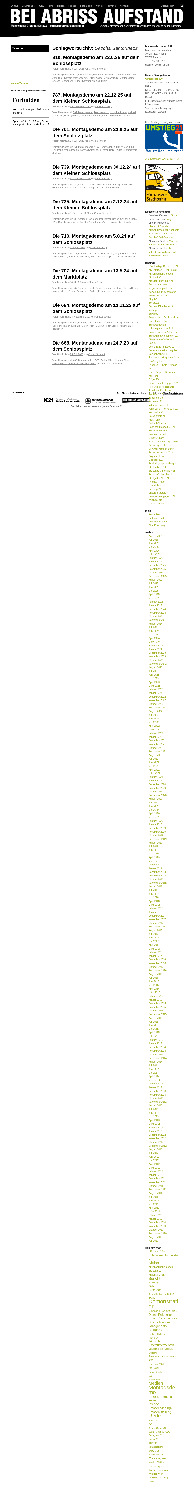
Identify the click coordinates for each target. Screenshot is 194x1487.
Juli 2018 (153, 890)
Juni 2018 (154, 893)
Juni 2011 (154, 1200)
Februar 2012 (156, 1171)
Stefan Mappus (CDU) (160, 1432)
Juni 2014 (154, 1069)
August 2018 (155, 886)
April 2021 (154, 769)
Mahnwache (96, 78)
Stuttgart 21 (156, 1435)
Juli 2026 (153, 539)
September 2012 (158, 1145)
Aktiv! (14, 5)
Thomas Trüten (157, 481)
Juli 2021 (153, 758)
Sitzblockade (157, 1427)
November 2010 (157, 1226)
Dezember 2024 (157, 609)
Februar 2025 (156, 601)
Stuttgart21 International (162, 470)
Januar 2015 (155, 1043)
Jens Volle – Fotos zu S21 (163, 408)
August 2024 (155, 623)
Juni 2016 (154, 981)
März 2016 (154, 992)
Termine (111, 5)
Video (77, 81)
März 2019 (154, 861)
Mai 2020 (154, 809)
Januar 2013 (155, 1131)
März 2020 (154, 817)
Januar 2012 (155, 1174)
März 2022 (154, 729)
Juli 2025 (153, 583)
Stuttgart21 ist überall (160, 474)
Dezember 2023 (157, 652)
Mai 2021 (154, 766)
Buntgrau (153, 313)
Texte (50, 5)
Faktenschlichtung (157, 1334)
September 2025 (158, 576)
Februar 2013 (156, 1127)
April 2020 (154, 813)
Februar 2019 (156, 864)
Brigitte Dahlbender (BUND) (161, 1294)
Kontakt (124, 5)
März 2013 (154, 1123)
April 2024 (154, 638)
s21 (151, 1424)
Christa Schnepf (97, 68)
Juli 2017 (153, 934)
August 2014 (155, 1061)
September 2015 (158, 1014)
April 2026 (154, 550)
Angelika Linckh (86, 184)
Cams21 (153, 342)
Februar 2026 (156, 558)
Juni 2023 (154, 674)
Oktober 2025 (156, 572)
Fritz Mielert (122, 147)
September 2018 (158, 882)
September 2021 (158, 751)
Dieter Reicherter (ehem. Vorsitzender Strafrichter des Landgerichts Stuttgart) (163, 1322)
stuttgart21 (153, 1439)
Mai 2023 (154, 678)
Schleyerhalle (73, 326)
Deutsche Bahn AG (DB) (163, 1310)
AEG (96, 147)
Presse (72, 5)
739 (75, 184)
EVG (97, 360)
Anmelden (154, 514)
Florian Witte (106, 360)
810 (75, 74)
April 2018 (154, 901)
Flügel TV (154, 379)
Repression (154, 1420)
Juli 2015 (153, 1021)
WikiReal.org (155, 500)
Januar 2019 (155, 868)
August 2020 (155, 798)
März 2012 (154, 1167)
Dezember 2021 (157, 740)
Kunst (99, 5)
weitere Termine (19, 83)
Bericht (154, 1278)
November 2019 (157, 831)
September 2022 (158, 707)
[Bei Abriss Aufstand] (97, 18)
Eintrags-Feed (156, 518)
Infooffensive (156, 397)
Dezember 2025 (157, 565)
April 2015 (154, 1032)
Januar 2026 (155, 561)
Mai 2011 (153, 1204)
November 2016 (157, 963)
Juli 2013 (153, 1109)
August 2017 (155, 930)
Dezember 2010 (157, 1222)
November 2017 (157, 919)
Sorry (174, 215)
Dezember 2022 (157, 696)
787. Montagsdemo (83, 112)
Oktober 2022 (156, 704)
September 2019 (158, 839)
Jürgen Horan (121, 253)
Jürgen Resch (131, 288)
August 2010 (155, 1237)
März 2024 (154, 642)
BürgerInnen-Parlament (161, 339)
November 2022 (157, 700)
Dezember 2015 (157, 1003)
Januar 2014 (155, 1087)
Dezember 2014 (157, 1047)
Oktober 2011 (156, 1186)
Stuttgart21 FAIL (158, 467)
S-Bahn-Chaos (156, 438)
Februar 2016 (156, 996)
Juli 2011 (153, 1197)
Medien (156, 1383)
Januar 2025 (155, 605)
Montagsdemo (127, 78)
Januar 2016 (155, 999)
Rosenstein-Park (158, 434)
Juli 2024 (153, 627)
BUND (152, 1297)
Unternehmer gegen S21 (162, 496)
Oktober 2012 (156, 1142)
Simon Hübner (88, 326)
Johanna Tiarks (122, 360)
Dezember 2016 (157, 959)
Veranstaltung (156, 1446)
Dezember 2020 (157, 784)
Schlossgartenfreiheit (160, 445)
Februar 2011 (156, 1215)
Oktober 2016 (156, 966)
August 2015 (155, 1018)
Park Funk (154, 419)
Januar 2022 (155, 736)
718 (75, 253)
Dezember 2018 (157, 871)
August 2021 (155, 755)
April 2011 (154, 1207)
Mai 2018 (154, 897)
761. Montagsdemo (83, 147)
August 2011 (155, 1193)
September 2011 (157, 1189)
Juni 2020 (154, 806)
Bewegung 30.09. (158, 295)
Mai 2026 (154, 546)
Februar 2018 (156, 908)
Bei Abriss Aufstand (25, 31)
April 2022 (154, 725)
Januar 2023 (155, 692)
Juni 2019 (154, 850)
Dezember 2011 (157, 1178)
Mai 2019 (154, 853)
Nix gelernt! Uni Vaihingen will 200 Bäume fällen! (163, 252)
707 (75, 288)
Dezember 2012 (157, 1134)
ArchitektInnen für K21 (161, 280)
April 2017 (154, 944)
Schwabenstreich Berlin (161, 448)
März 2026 (154, 554)
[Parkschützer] (101, 402)
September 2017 (158, 926)
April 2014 (154, 1076)
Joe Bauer (117, 288)
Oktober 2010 (156, 1229)
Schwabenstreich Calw (161, 452)
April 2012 (154, 1164)
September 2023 (158, 663)
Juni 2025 (154, 587)
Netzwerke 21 (156, 412)
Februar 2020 (156, 820)
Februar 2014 (156, 1083)
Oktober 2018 (156, 879)
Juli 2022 (153, 715)
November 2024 (157, 612)
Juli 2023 (153, 671)
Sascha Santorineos (62, 81)
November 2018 (157, 875)
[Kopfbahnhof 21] (62, 402)
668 (75, 360)
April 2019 (154, 857)
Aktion (154, 1263)
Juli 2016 (153, 977)
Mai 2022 (154, 722)
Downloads (28, 5)
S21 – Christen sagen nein (163, 441)
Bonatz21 (154, 302)
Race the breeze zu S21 (162, 427)
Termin (153, 1442)
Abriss (151, 1259)
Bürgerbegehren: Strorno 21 (164, 332)
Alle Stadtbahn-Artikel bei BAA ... (163, 158)
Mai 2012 (154, 1160)
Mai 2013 (154, 1116)
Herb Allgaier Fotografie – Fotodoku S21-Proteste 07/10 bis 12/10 (162, 390)
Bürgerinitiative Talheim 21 (163, 335)
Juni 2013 (154, 1112)
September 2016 (158, 970)
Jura (41, 5)
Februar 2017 (156, 952)
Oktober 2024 (156, 616)
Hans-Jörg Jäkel (156, 1364)
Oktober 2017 (156, 923)
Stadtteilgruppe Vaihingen (162, 463)
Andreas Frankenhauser (90, 219)
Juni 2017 (154, 937)
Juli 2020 (153, 802)
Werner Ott (103, 256)
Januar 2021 (155, 780)
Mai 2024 (154, 634)
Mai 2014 (154, 1072)
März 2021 (154, 773)
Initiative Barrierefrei (160, 405)
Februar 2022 (156, 733)
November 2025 (157, 569)
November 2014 (157, 1050)
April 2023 (154, 682)
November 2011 (157, 1182)
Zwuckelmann (156, 503)
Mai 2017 (154, 941)
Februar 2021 (156, 777)
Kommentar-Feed (158, 521)
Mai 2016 (154, 985)
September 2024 (158, 619)
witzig (151, 1481)
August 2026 (155, 536)
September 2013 (158, 1101)
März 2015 (154, 1036)
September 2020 (158, 795)
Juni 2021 (154, 762)
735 (75, 219)
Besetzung (153, 1282)
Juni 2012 (154, 1156)
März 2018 (154, 904)
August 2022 (155, 711)
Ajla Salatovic (85, 74)
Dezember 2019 (157, 828)
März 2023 (154, 685)
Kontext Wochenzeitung (76, 78)
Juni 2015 (154, 1025)
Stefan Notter (108, 150)
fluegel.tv (153, 1337)
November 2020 (157, 788)
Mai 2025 (154, 590)
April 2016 (154, 988)
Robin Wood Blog (158, 430)
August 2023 (155, 667)
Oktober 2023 (156, 660)
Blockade (155, 1290)
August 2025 (155, 579)
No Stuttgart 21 (157, 415)
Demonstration (122, 74)
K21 (150, 1376)
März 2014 (154, 1080)
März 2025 (154, 598)
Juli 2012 (153, 1153)
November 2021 (157, 744)
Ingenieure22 (156, 401)
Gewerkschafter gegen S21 (163, 383)
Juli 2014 (153, 1065)
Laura (133, 253)
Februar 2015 (156, 1039)
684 (75, 322)
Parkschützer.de (157, 423)
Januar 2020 (155, 824)
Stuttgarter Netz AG (159, 478)
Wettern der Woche (160, 1470)
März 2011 (154, 1211)
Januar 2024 (155, 649)
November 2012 (157, 1138)
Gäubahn (125, 219)
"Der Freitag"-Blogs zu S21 (163, 266)
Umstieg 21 (155, 489)
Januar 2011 (155, 1218)
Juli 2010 (153, 1240)
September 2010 (158, 1233)
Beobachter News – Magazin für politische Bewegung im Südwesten (162, 288)
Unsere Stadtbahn (158, 492)
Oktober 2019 (156, 835)
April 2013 (154, 1120)
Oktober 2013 (156, 1098)
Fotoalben (86, 5)
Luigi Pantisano (118, 112)
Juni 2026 (154, 543)
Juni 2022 (154, 718)
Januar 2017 (155, 955)
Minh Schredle (111, 78)
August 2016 (155, 974)
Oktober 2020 (156, 791)
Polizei (152, 1400)
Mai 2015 (154, 1028)
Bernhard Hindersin (103, 74)
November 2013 (157, 1094)
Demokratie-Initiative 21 (161, 346)
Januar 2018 (155, 912)
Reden (61, 5)
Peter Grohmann (160, 1397)
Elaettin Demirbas (104, 322)
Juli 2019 (153, 846)
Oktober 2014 (156, 1054)
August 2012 (155, 1149)
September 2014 (158, 1058)
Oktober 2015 (156, 1010)
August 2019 (155, 842)
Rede (155, 1416)
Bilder (152, 1286)
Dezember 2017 (157, 915)
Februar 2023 (156, 689)
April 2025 (154, 594)
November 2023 (157, 656)
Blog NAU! (154, 299)
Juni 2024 (154, 631)
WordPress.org (157, 525)
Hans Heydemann (104, 253)
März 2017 (154, 948)
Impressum (17, 392)
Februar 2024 (156, 645)
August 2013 (155, 1105)
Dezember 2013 (157, 1091)
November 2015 (157, 1007)
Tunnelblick (155, 485)
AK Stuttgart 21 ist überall (163, 269)
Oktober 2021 (156, 747)
